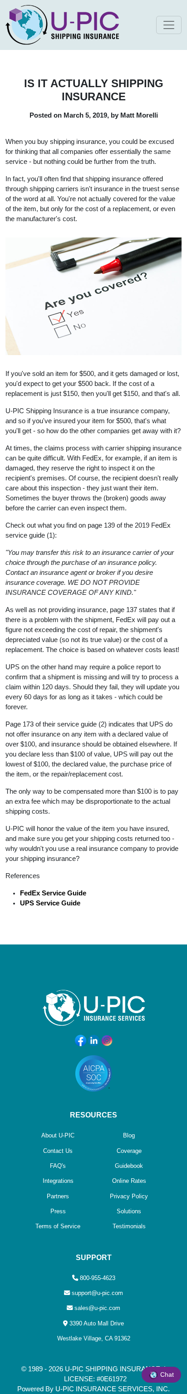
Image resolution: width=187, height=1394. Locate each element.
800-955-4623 (97, 1278)
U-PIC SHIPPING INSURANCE (112, 1369)
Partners (58, 1196)
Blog (129, 1135)
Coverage (129, 1150)
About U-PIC (57, 1135)
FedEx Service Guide (53, 893)
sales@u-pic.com (97, 1308)
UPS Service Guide (50, 903)
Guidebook (129, 1165)
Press (58, 1211)
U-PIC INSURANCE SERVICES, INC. (112, 1389)
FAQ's (58, 1165)
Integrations (58, 1180)
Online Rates (129, 1180)
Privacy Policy (129, 1196)
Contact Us (58, 1150)
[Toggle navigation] (169, 25)
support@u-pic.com (97, 1293)
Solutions (129, 1211)
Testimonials (129, 1226)
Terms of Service (57, 1226)
